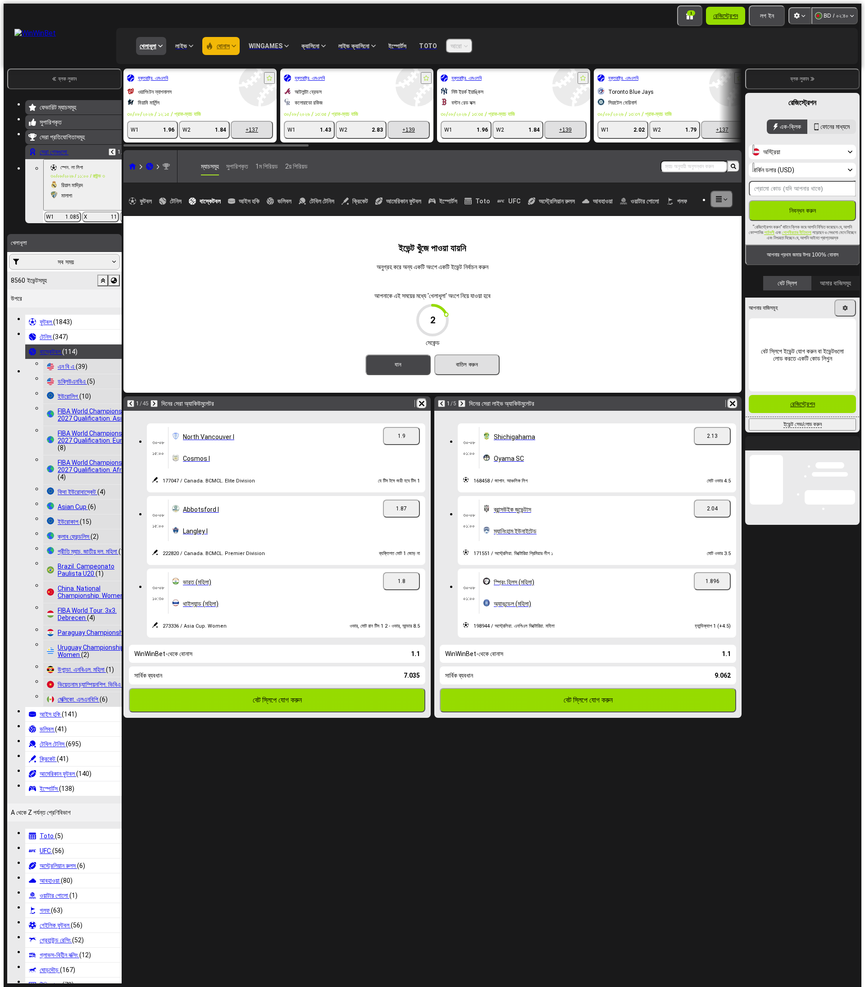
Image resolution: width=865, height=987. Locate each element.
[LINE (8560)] (132, 166)
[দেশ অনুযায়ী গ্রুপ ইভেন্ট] (114, 280)
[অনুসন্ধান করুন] (733, 166)
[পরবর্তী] (154, 403)
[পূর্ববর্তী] (112, 152)
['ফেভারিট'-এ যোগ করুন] (269, 78)
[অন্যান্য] (721, 199)
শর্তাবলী (769, 232)
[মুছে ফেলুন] (421, 403)
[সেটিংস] (799, 15)
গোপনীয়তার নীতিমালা (796, 232)
